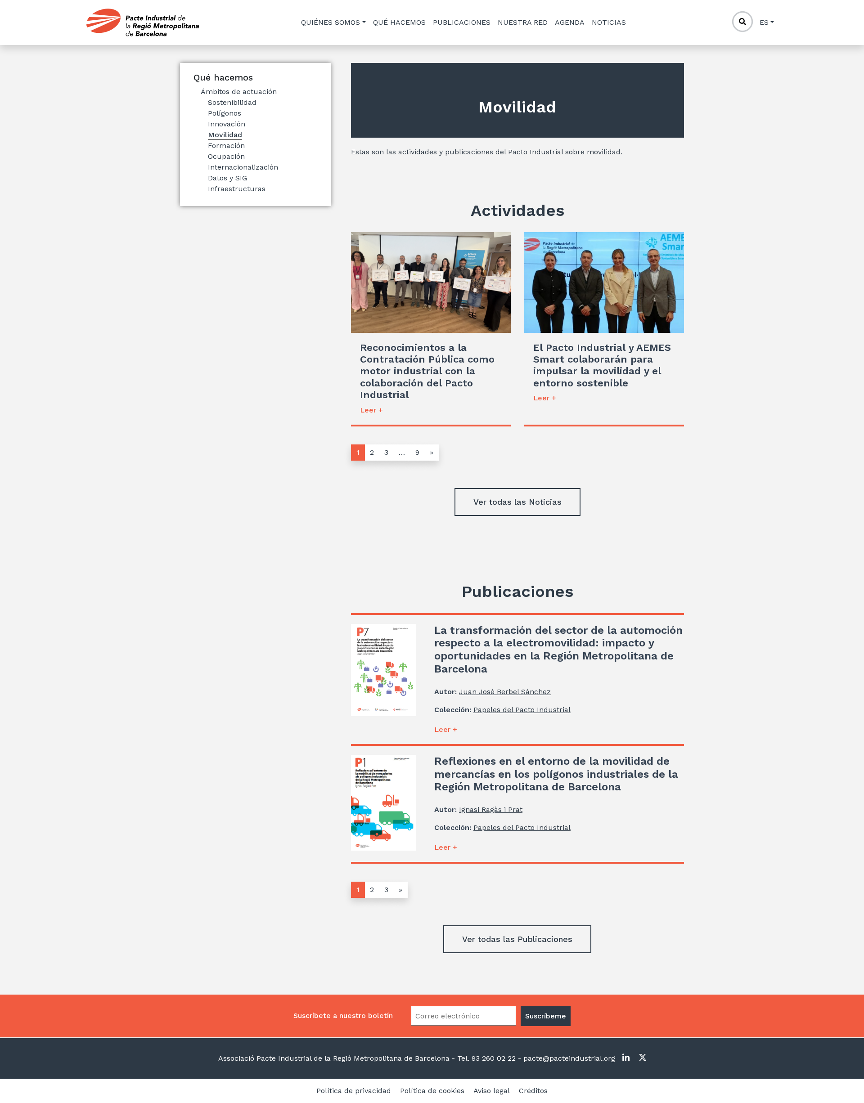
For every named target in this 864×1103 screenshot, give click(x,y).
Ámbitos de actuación (239, 91)
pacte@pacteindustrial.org (568, 1058)
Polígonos (224, 113)
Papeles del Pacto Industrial (522, 709)
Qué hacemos (399, 22)
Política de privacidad (353, 1090)
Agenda (570, 22)
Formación (226, 145)
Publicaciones (461, 22)
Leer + (371, 410)
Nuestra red (523, 22)
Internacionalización (243, 167)
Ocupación (226, 156)
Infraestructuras (237, 188)
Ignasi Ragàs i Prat (490, 809)
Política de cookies (432, 1090)
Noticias (609, 22)
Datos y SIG (227, 178)
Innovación (226, 124)
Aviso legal (491, 1090)
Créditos (533, 1090)
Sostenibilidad (232, 102)
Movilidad (225, 134)
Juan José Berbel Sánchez (505, 691)
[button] (517, 502)
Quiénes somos (330, 22)
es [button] (764, 22)
